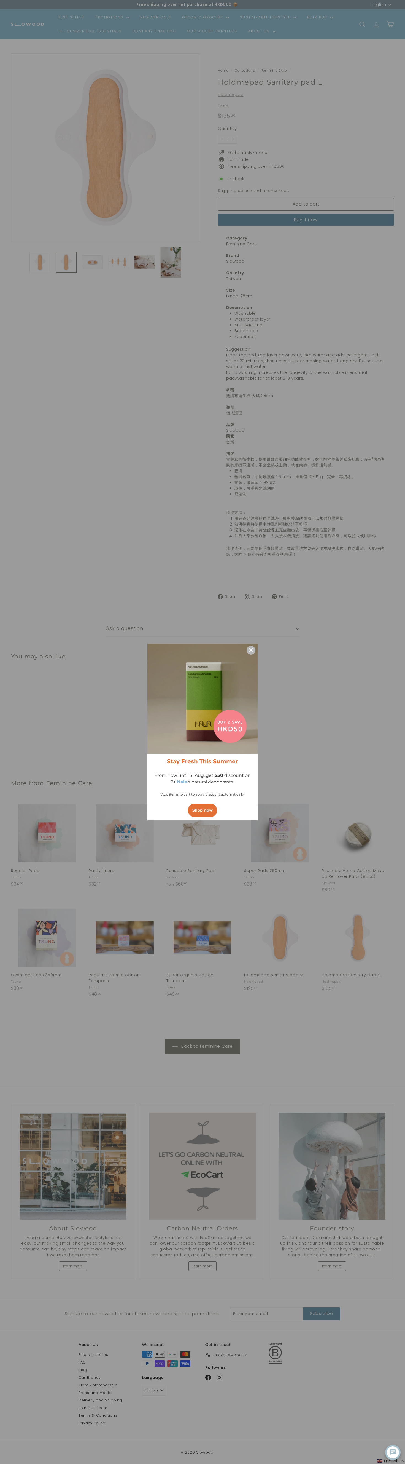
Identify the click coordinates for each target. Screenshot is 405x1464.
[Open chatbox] (393, 1452)
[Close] (251, 650)
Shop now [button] (202, 810)
